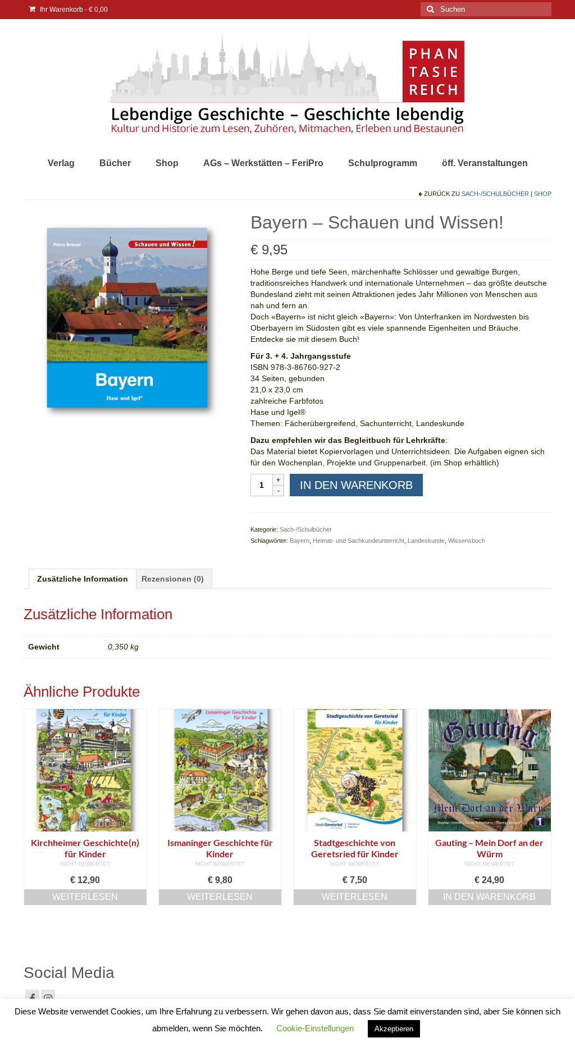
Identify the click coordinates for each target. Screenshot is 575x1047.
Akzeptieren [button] (394, 1029)
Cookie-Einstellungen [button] (315, 1028)
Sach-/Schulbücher (495, 193)
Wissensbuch (466, 540)
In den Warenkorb (356, 485)
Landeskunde (426, 540)
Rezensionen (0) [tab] (173, 578)
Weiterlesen (85, 897)
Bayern (299, 540)
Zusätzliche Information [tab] (82, 578)
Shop (542, 193)
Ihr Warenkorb (73, 9)
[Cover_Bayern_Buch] (129, 315)
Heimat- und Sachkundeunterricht (358, 540)
